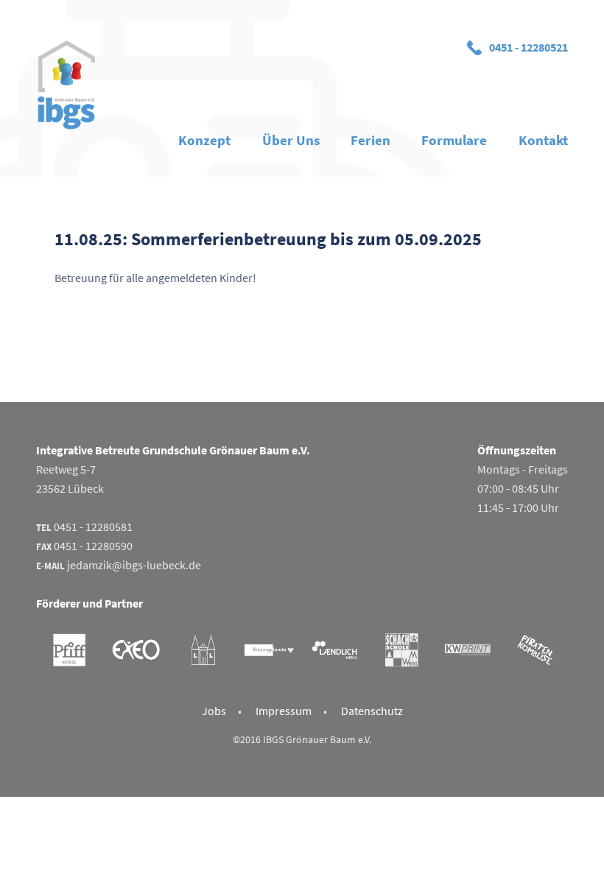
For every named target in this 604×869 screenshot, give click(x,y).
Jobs (214, 710)
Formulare (454, 140)
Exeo (135, 650)
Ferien (370, 140)
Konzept (204, 140)
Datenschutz (372, 710)
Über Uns (291, 140)
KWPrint (467, 650)
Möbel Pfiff (69, 650)
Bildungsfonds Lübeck (268, 650)
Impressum (284, 710)
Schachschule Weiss (401, 650)
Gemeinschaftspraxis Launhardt (202, 650)
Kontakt (543, 140)
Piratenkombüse (534, 650)
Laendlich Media (335, 650)
